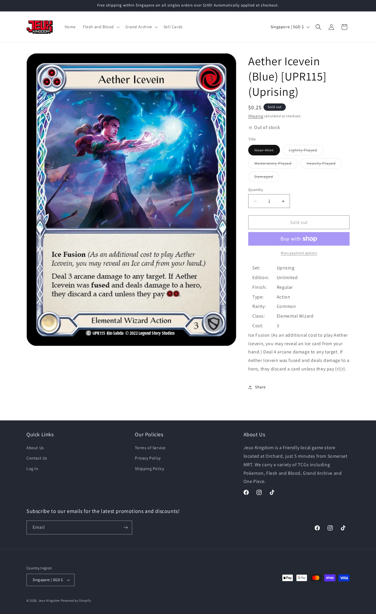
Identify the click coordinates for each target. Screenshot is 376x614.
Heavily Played (324, 164)
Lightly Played (306, 151)
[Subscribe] (125, 527)
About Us (35, 447)
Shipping (255, 116)
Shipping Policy (149, 468)
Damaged (266, 178)
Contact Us (36, 458)
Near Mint (267, 151)
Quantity (255, 189)
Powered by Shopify (76, 600)
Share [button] (260, 387)
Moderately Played (276, 164)
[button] (100, 27)
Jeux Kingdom (49, 600)
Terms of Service (150, 447)
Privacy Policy (147, 458)
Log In (32, 468)
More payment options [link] (299, 253)
